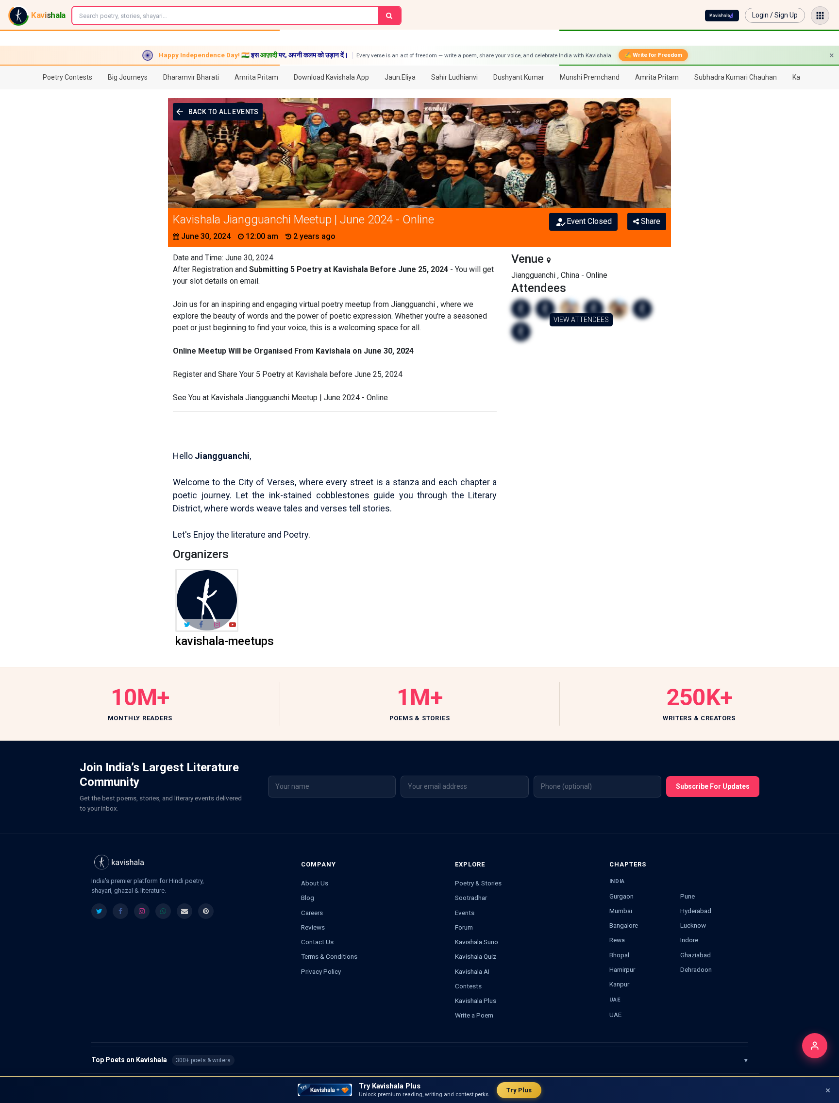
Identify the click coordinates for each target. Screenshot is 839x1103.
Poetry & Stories (478, 883)
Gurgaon (621, 896)
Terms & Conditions (329, 956)
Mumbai (620, 911)
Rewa (617, 940)
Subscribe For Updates (713, 786)
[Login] (814, 1045)
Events (464, 912)
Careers (312, 912)
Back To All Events (223, 112)
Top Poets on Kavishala (419, 1060)
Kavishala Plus (475, 1000)
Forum (464, 927)
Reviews (313, 927)
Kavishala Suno (476, 942)
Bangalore (623, 925)
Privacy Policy (321, 971)
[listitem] (99, 911)
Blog (307, 897)
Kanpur (619, 984)
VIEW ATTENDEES (581, 319)
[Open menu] (820, 15)
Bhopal (619, 955)
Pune (687, 896)
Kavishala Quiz (475, 956)
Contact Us (317, 942)
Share (649, 221)
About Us (314, 883)
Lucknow (693, 925)
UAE (615, 1014)
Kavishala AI (472, 971)
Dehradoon (696, 969)
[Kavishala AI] (722, 15)
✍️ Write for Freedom (653, 54)
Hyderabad (695, 911)
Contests (468, 986)
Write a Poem (474, 1015)
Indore (689, 940)
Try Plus (519, 1090)
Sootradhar (471, 897)
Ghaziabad (695, 955)
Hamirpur (622, 969)
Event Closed (589, 221)
